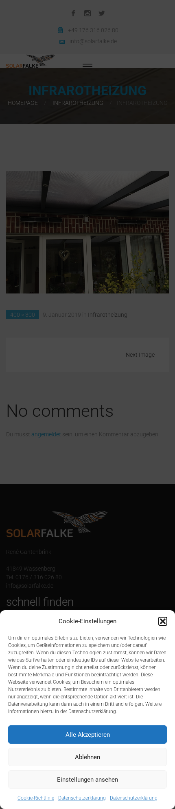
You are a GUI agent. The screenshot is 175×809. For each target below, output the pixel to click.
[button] (163, 621)
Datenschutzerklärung (82, 798)
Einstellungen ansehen (87, 779)
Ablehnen (87, 757)
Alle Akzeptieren (88, 734)
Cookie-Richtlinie (36, 798)
